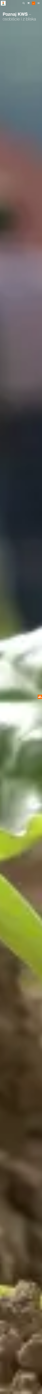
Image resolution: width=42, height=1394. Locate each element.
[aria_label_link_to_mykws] (33, 3)
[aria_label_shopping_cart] (28, 3)
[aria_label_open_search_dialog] (23, 3)
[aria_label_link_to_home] (3, 3)
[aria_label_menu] (38, 3)
